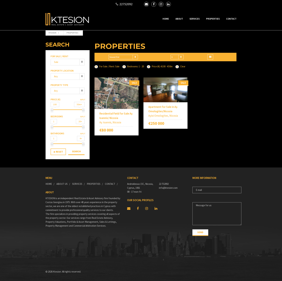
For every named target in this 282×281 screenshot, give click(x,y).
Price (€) (55, 99)
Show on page (161, 57)
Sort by (102, 57)
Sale (56, 62)
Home (166, 18)
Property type (59, 85)
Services (194, 18)
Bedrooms (57, 116)
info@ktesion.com (168, 187)
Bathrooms (57, 133)
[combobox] (123, 57)
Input (82, 99)
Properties (213, 18)
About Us (62, 183)
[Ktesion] (67, 19)
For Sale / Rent (59, 56)
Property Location (62, 70)
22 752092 (164, 183)
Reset (59, 151)
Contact (231, 18)
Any (56, 76)
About (179, 18)
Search (76, 151)
